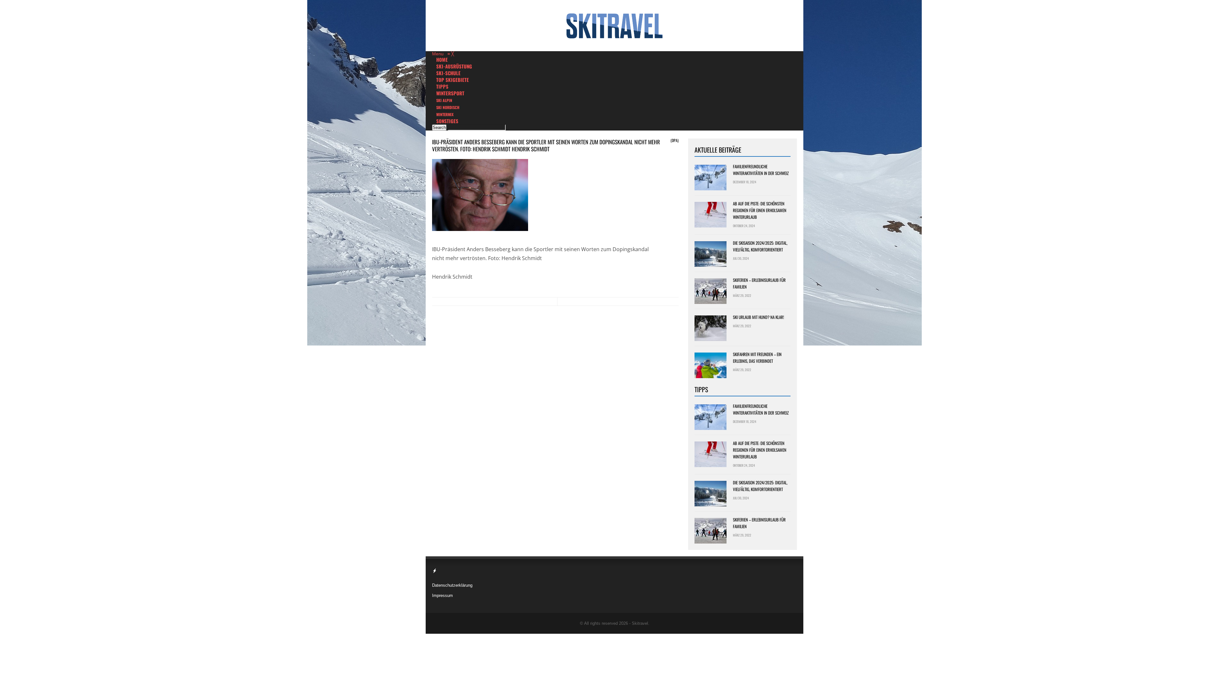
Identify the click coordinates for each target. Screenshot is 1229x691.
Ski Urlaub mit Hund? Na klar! (758, 317)
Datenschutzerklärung (452, 585)
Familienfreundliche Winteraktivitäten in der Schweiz (761, 169)
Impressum (442, 595)
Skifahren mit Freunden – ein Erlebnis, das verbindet (757, 357)
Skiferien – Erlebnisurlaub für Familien (759, 283)
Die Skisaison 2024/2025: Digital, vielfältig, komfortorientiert (760, 246)
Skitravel (640, 623)
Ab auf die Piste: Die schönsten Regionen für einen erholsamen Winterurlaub (759, 210)
